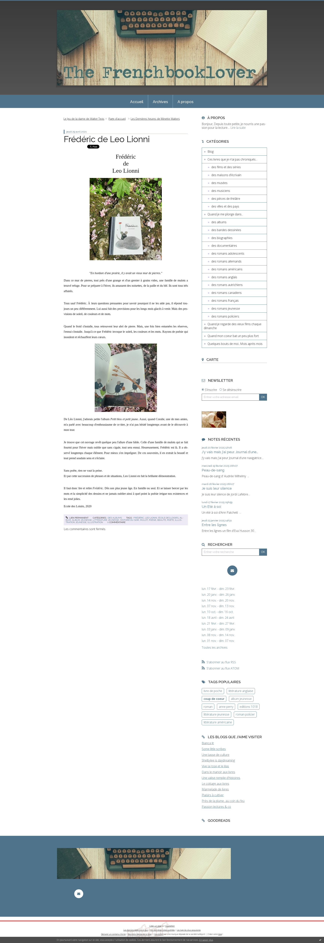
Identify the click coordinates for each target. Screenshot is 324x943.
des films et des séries (226, 167)
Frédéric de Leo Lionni (107, 139)
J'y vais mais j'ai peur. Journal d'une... (230, 452)
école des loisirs (168, 517)
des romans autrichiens (227, 285)
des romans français (225, 301)
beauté (161, 520)
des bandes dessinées (226, 230)
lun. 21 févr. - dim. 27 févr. (218, 624)
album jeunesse (82, 520)
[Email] (232, 570)
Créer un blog (155, 926)
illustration (95, 522)
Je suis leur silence (217, 488)
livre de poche (213, 691)
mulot (144, 520)
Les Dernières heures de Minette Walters (155, 119)
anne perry (226, 707)
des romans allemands (226, 261)
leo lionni (151, 517)
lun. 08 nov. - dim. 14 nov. (218, 635)
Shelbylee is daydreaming (218, 760)
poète (170, 520)
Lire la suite (238, 128)
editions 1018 (249, 707)
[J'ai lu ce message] (320, 939)
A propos (186, 102)
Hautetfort (170, 926)
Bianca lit (208, 743)
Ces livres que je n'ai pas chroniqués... (232, 159)
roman (208, 707)
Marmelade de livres (215, 789)
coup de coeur (214, 699)
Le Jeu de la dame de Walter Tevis (84, 119)
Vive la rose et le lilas (215, 766)
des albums (115, 517)
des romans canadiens (226, 293)
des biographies (221, 238)
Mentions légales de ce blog (140, 934)
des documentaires (224, 245)
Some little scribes (214, 749)
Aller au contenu (13, 3)
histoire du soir (129, 520)
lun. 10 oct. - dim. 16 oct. (217, 612)
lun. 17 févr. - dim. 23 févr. (218, 589)
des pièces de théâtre (225, 199)
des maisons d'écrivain (226, 175)
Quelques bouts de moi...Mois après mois (235, 344)
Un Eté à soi (211, 507)
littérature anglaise (241, 691)
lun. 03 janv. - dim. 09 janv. (218, 629)
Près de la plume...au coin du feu (223, 801)
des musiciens (220, 191)
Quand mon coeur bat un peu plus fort (233, 336)
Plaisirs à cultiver (213, 795)
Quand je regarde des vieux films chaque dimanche (232, 326)
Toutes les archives (214, 648)
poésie (152, 520)
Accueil (136, 102)
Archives (160, 102)
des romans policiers (225, 316)
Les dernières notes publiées (162, 930)
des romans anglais (224, 277)
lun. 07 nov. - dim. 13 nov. (218, 606)
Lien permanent (78, 517)
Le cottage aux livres (215, 784)
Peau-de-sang (213, 470)
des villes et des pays (225, 206)
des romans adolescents (227, 253)
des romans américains (226, 269)
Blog (211, 151)
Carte (212, 359)
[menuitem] (136, 101)
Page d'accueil (117, 119)
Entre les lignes (214, 525)
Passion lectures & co (216, 807)
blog (220, 934)
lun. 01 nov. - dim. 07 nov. (218, 641)
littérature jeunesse (106, 520)
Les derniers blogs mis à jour (135, 930)
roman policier (245, 714)
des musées (219, 183)
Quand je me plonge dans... (225, 214)
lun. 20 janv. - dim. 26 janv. (218, 595)
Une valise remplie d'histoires (221, 778)
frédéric (139, 517)
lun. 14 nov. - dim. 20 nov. (218, 600)
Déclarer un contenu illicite (113, 934)
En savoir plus (206, 939)
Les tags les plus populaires (189, 930)
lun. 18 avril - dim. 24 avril (218, 618)
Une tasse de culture (215, 755)
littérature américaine (218, 722)
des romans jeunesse (225, 308)
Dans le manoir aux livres (218, 772)
